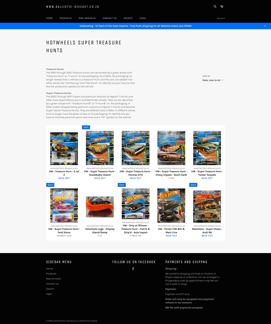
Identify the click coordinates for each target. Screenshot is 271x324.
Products (66, 18)
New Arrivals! (87, 18)
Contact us (110, 18)
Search (128, 18)
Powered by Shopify (88, 321)
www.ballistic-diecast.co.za (72, 6)
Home (49, 18)
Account (221, 18)
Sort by (206, 76)
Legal (143, 18)
